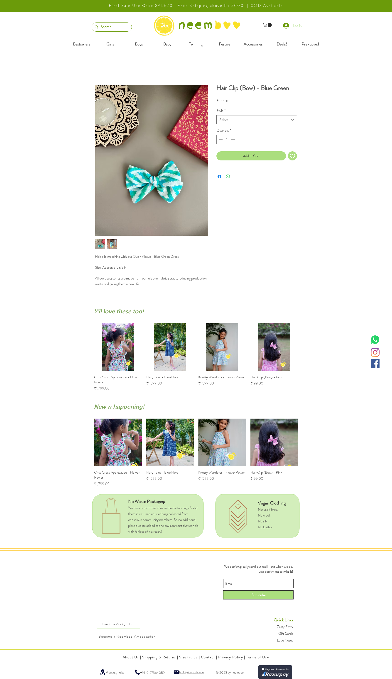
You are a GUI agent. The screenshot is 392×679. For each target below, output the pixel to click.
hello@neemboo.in (191, 667)
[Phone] (137, 667)
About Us (131, 652)
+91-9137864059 (152, 667)
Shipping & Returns (159, 652)
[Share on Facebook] (219, 176)
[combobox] (256, 119)
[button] (268, 25)
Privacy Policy (230, 652)
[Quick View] (118, 347)
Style (220, 110)
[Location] (102, 667)
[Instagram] (375, 352)
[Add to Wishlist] (292, 155)
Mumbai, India (114, 667)
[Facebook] (375, 363)
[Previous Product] (87, 347)
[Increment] (233, 139)
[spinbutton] (226, 139)
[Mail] (176, 667)
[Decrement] (220, 139)
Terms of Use (257, 652)
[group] (196, 354)
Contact (208, 652)
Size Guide (188, 652)
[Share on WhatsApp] (228, 176)
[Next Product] (304, 347)
